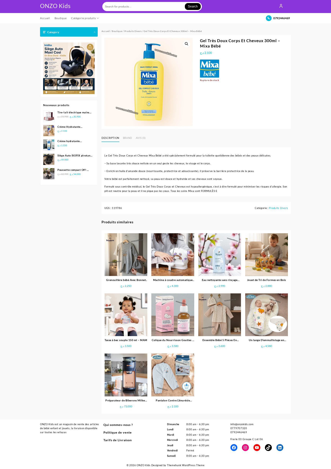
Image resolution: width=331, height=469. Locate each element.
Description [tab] (110, 137)
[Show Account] (281, 6)
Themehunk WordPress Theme (186, 465)
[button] (186, 43)
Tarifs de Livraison (117, 440)
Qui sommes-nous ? (118, 424)
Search (193, 6)
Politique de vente (117, 432)
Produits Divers (133, 31)
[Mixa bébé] (209, 68)
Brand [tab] (127, 137)
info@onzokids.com (242, 424)
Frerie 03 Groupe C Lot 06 (246, 439)
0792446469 (281, 18)
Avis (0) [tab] (141, 137)
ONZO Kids (55, 5)
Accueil (106, 31)
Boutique (117, 31)
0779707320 (238, 428)
